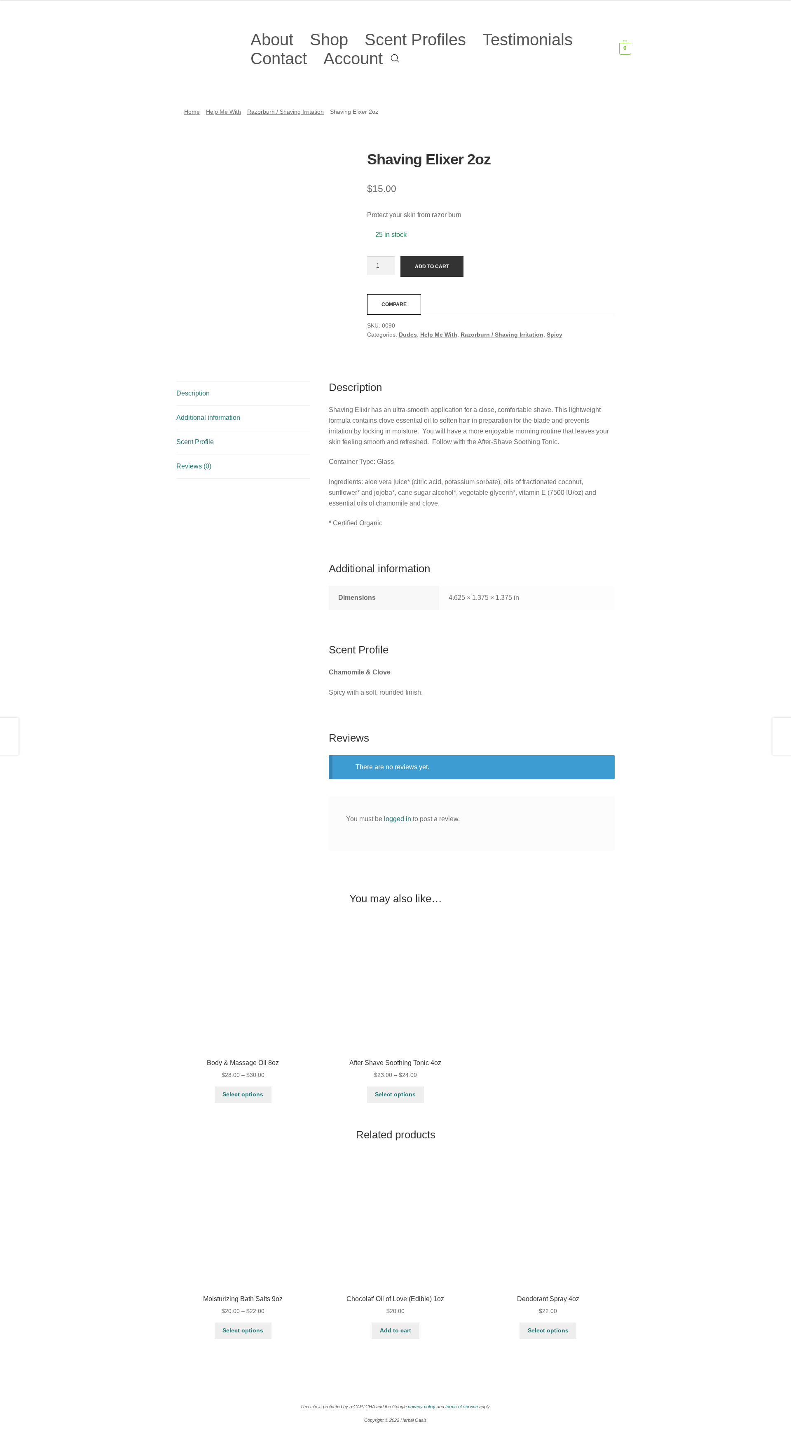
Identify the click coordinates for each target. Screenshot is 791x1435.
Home (192, 111)
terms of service (461, 1406)
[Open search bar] (395, 58)
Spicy (554, 334)
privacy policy (421, 1406)
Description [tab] (193, 393)
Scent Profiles (415, 39)
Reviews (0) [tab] (193, 466)
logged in (397, 818)
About (271, 39)
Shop (329, 39)
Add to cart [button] (395, 1330)
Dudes (408, 334)
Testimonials (527, 39)
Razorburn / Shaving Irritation (285, 111)
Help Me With (223, 111)
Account (353, 58)
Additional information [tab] (208, 417)
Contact (278, 58)
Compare (394, 304)
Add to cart (432, 266)
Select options (242, 1094)
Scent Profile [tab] (195, 441)
